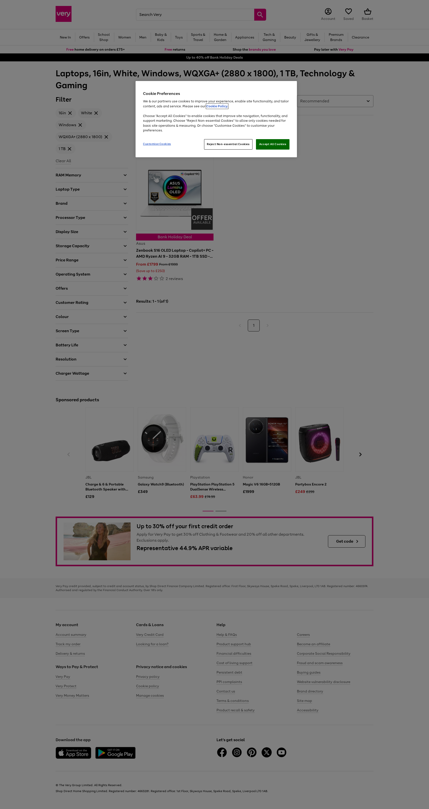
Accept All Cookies (272, 144)
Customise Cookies (157, 144)
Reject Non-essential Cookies (228, 144)
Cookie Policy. (217, 106)
